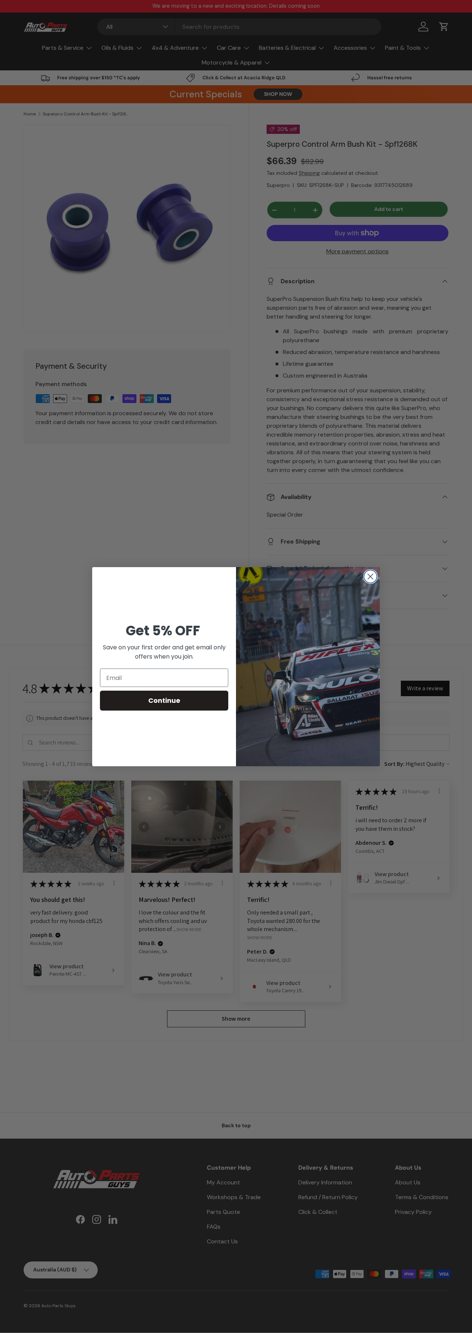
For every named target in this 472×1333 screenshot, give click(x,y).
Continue (164, 700)
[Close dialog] (370, 576)
